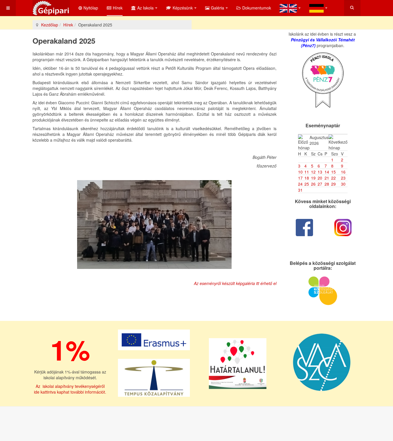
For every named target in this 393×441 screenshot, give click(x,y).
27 (320, 184)
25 (306, 184)
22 (333, 178)
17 (300, 178)
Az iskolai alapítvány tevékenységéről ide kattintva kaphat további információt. (70, 389)
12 (313, 172)
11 (306, 172)
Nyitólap (90, 8)
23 (343, 178)
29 (333, 184)
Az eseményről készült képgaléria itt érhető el (235, 283)
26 (313, 184)
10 (300, 172)
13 (320, 172)
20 (320, 178)
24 (300, 184)
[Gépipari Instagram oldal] (343, 227)
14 (327, 172)
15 (333, 172)
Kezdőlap (49, 25)
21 (327, 178)
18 (306, 178)
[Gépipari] (51, 8)
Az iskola (145, 8)
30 (343, 184)
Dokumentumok (256, 8)
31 (300, 190)
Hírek (118, 8)
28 (327, 184)
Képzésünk (183, 8)
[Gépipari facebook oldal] (304, 227)
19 (313, 178)
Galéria (217, 8)
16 (343, 172)
